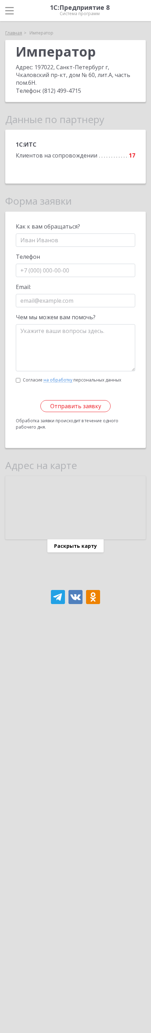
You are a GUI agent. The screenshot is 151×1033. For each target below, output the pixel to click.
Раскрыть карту (75, 546)
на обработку (58, 380)
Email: (23, 287)
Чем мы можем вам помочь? (56, 317)
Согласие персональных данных (72, 380)
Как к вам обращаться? (48, 226)
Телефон (28, 257)
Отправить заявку (75, 406)
